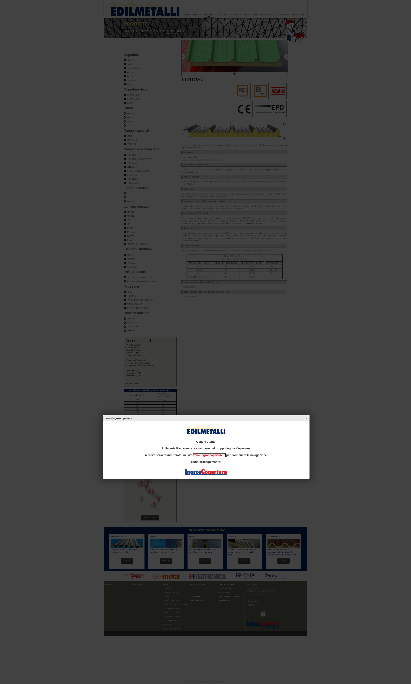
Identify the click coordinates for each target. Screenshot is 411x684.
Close (306, 418)
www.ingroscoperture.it (209, 455)
